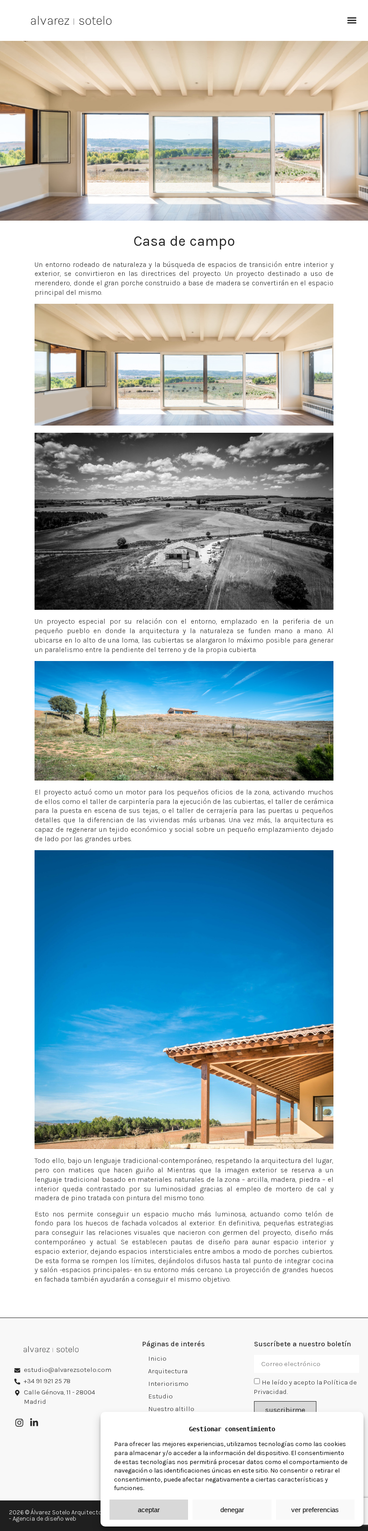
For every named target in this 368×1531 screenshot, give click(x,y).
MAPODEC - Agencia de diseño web (73, 1515)
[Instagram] (19, 1422)
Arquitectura (168, 1371)
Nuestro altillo (171, 1409)
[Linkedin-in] (34, 1422)
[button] (351, 20)
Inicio (157, 1358)
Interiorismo (168, 1384)
